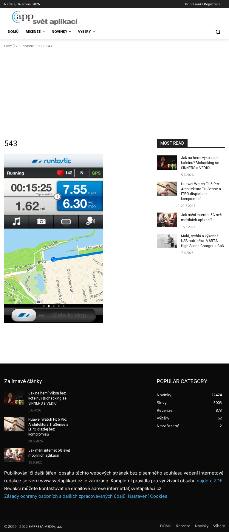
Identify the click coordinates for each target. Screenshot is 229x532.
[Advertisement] (114, 93)
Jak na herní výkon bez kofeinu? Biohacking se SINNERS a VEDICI (200, 163)
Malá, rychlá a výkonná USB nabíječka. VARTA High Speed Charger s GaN (202, 241)
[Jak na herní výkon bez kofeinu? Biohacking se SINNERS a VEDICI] (167, 162)
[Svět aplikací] (44, 18)
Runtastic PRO (30, 46)
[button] (218, 32)
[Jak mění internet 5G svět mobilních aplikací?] (167, 220)
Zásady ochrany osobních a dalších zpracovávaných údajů (65, 496)
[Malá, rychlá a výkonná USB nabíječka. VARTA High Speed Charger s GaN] (167, 241)
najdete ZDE (209, 480)
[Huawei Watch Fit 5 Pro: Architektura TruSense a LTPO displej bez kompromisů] (167, 189)
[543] (76, 238)
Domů (9, 46)
